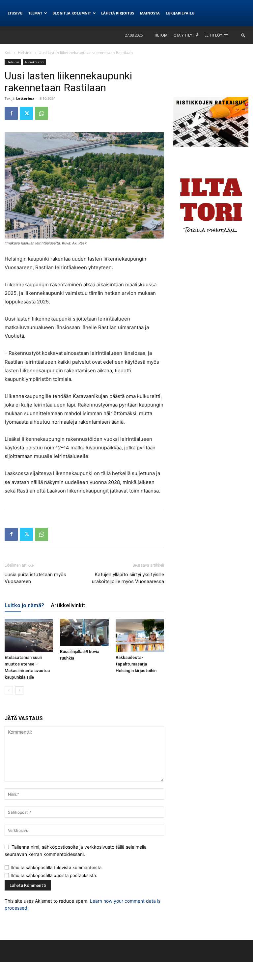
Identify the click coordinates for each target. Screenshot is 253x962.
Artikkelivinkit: (69, 605)
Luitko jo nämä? (24, 605)
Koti (8, 52)
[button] (243, 35)
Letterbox (25, 98)
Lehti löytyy (216, 35)
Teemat (35, 13)
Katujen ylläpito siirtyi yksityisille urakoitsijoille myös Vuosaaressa (128, 578)
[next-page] (19, 690)
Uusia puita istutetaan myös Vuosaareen (35, 578)
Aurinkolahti (34, 62)
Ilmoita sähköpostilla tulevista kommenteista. (57, 867)
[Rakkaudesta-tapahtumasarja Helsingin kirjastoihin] (140, 635)
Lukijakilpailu (180, 13)
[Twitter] (26, 113)
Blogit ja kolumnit (71, 13)
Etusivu (15, 13)
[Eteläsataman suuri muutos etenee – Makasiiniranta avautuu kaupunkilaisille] (29, 635)
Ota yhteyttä (186, 35)
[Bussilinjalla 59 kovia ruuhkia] (84, 632)
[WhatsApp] (41, 113)
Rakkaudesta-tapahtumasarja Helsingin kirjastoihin (136, 664)
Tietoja (160, 35)
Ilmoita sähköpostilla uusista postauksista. (54, 875)
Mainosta (150, 13)
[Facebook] (11, 113)
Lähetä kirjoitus (117, 13)
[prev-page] (9, 690)
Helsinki (25, 52)
